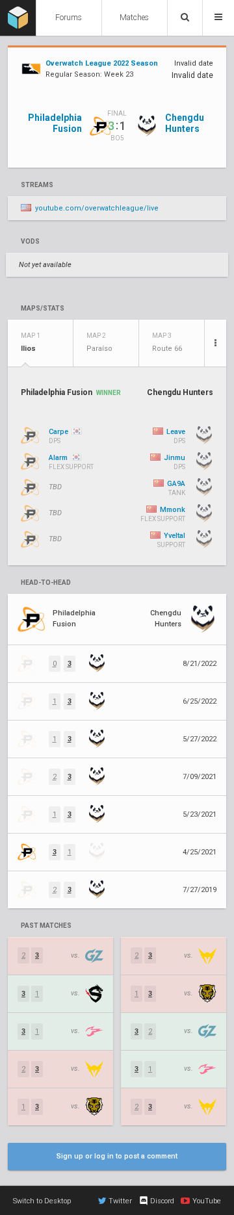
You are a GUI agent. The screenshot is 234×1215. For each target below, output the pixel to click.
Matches (134, 17)
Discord (162, 1201)
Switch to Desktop (42, 1201)
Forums (68, 17)
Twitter (120, 1201)
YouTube (206, 1201)
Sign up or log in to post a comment (117, 1156)
